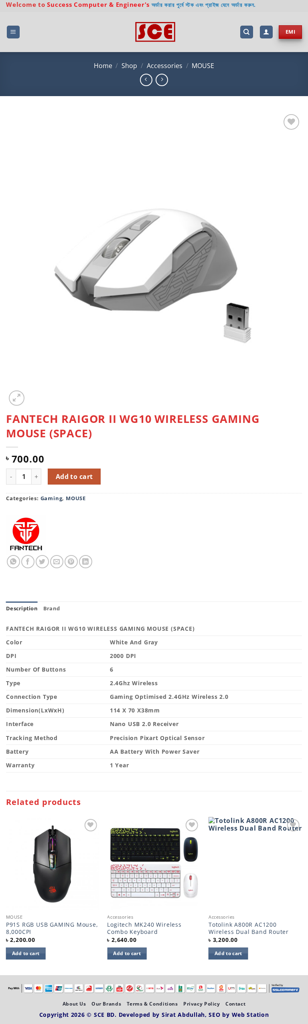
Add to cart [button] (26, 953)
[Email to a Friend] (56, 561)
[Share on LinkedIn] (85, 561)
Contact (235, 1003)
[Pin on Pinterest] (71, 561)
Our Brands (106, 1003)
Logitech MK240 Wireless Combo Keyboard (144, 928)
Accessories (164, 65)
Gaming (52, 498)
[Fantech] (26, 535)
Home (103, 65)
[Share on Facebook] (27, 561)
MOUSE (203, 65)
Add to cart (74, 476)
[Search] (246, 32)
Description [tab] (22, 608)
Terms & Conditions (152, 1003)
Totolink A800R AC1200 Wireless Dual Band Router (249, 928)
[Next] (302, 895)
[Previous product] (162, 80)
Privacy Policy (201, 1003)
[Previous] (6, 895)
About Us (74, 1003)
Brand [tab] (51, 608)
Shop (129, 65)
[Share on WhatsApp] (13, 561)
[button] (13, 32)
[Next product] (146, 80)
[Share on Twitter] (42, 561)
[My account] (266, 32)
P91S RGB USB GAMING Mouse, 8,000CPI (52, 928)
